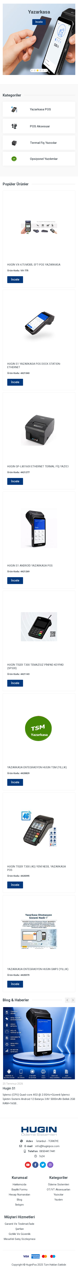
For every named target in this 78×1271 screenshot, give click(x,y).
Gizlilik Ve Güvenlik (19, 1234)
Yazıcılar (58, 1194)
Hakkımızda (19, 1184)
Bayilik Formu (19, 1189)
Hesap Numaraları (19, 1194)
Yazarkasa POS (40, 109)
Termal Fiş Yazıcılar (43, 143)
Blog (19, 1199)
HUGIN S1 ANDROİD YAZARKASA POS (30, 565)
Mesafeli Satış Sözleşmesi (19, 1239)
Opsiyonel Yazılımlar (44, 159)
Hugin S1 (9, 1088)
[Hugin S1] (39, 1043)
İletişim (19, 1204)
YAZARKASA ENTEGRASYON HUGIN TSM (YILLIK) (37, 767)
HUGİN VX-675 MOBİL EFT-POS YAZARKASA (33, 264)
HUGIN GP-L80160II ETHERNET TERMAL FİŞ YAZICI (38, 466)
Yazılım (58, 1199)
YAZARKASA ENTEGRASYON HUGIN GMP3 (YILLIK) (37, 969)
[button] (32, 70)
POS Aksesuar (40, 126)
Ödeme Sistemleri (58, 1184)
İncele (15, 279)
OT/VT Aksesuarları (58, 1189)
